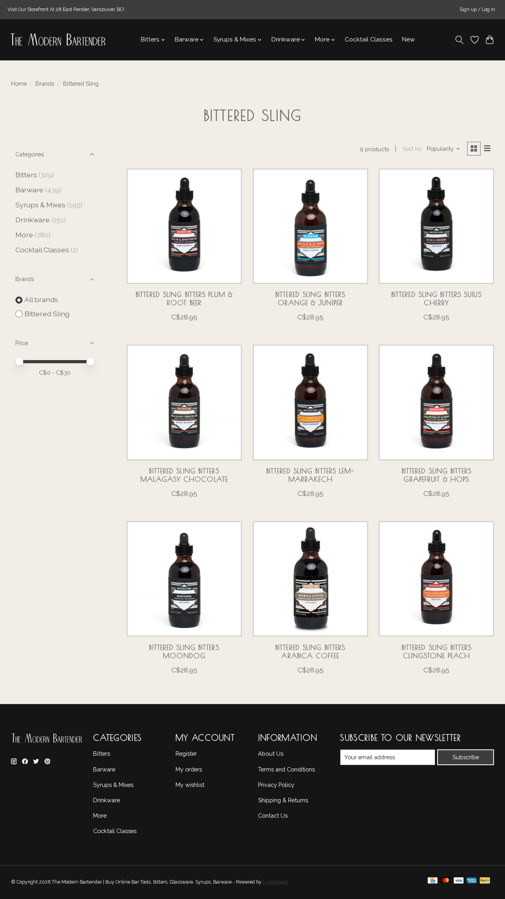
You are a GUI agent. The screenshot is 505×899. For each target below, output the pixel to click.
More (24, 235)
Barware (29, 190)
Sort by (412, 148)
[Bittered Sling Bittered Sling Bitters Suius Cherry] (436, 226)
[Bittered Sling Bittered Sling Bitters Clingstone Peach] (436, 578)
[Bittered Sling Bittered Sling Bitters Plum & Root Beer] (184, 226)
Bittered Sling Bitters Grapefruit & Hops (436, 475)
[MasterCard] (446, 882)
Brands (45, 83)
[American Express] (472, 882)
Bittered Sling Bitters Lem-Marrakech (310, 475)
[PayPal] (485, 882)
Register (186, 753)
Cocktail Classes (369, 39)
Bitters (26, 175)
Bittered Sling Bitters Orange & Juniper (310, 298)
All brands (41, 299)
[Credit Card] (433, 882)
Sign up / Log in (477, 9)
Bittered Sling (46, 314)
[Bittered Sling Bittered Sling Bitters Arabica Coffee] (310, 578)
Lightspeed (275, 882)
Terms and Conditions (286, 769)
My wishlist (190, 784)
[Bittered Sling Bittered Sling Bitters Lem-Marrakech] (310, 402)
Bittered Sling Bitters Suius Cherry (436, 298)
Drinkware (32, 220)
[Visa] (459, 882)
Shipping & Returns (283, 800)
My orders (189, 769)
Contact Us (273, 815)
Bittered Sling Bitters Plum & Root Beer (184, 298)
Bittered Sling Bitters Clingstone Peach (436, 651)
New (408, 39)
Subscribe (466, 757)
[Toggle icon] (459, 40)
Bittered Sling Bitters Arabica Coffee (310, 651)
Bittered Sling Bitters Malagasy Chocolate (184, 475)
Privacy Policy (276, 784)
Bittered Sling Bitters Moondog (184, 651)
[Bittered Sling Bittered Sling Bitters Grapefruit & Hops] (436, 402)
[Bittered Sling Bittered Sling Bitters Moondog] (184, 578)
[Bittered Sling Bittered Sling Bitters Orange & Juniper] (310, 226)
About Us (270, 753)
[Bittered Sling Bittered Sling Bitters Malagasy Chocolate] (184, 402)
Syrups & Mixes (40, 205)
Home (19, 83)
